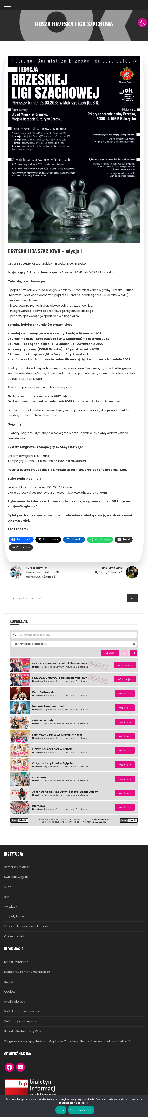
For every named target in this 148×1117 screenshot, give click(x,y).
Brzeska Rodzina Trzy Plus (22, 1031)
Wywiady (10, 907)
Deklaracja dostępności (21, 1022)
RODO (8, 982)
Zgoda (60, 1110)
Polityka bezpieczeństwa (22, 1012)
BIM (6, 897)
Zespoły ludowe (15, 917)
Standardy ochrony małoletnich (27, 972)
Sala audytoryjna (16, 962)
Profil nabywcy (14, 1002)
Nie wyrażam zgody (81, 1110)
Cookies (10, 992)
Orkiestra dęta (14, 936)
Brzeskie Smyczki (16, 867)
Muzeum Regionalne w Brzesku (26, 927)
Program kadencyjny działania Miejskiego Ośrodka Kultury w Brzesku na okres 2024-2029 (68, 1041)
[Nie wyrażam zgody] (143, 1106)
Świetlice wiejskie (16, 877)
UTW (7, 887)
